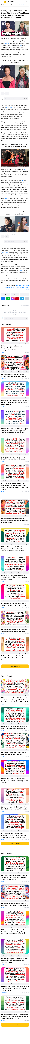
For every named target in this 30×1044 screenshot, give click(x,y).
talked (5, 200)
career (9, 41)
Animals (3, 929)
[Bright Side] (9, 2)
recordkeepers (7, 253)
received (3, 171)
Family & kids (4, 985)
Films (2, 8)
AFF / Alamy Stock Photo (21, 286)
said (20, 122)
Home (2, 522)
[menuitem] (3, 4)
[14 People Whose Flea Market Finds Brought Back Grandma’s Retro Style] (14, 363)
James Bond (7, 45)
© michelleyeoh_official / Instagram (7, 235)
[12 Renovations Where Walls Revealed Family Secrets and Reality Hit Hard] (14, 613)
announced (9, 108)
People (2, 353)
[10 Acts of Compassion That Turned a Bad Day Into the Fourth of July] (14, 736)
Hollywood (14, 41)
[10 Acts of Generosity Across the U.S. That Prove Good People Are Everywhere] (14, 884)
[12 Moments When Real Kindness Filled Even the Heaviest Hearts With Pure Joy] (14, 789)
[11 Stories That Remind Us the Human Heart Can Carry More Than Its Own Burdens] (14, 639)
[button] (5, 295)
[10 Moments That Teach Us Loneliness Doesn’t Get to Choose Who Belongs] (14, 710)
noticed (25, 271)
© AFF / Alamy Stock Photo (6, 90)
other (6, 133)
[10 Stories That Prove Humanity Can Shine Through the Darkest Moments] (14, 444)
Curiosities (3, 378)
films (23, 47)
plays (22, 180)
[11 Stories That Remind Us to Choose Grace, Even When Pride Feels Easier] (14, 588)
